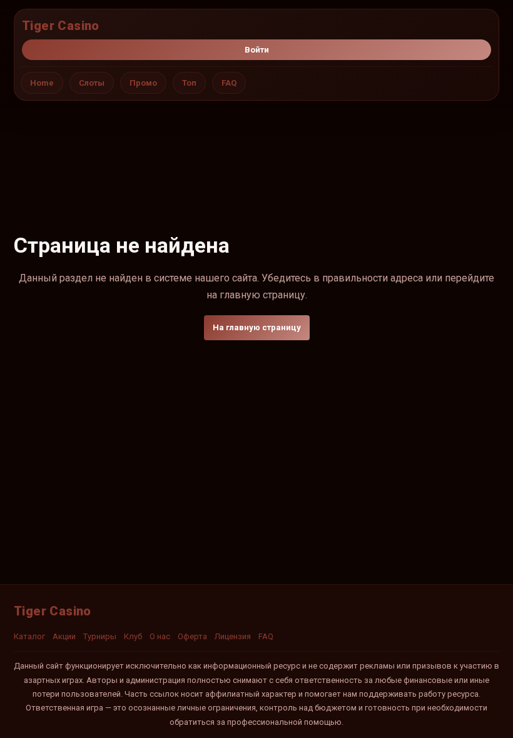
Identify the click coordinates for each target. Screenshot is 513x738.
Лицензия (233, 636)
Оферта (192, 636)
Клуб (133, 636)
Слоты (91, 83)
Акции (64, 636)
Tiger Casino (60, 25)
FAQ (228, 83)
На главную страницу (257, 327)
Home (42, 83)
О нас (160, 636)
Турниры (99, 636)
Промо (143, 83)
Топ (189, 83)
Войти (257, 49)
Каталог (29, 636)
